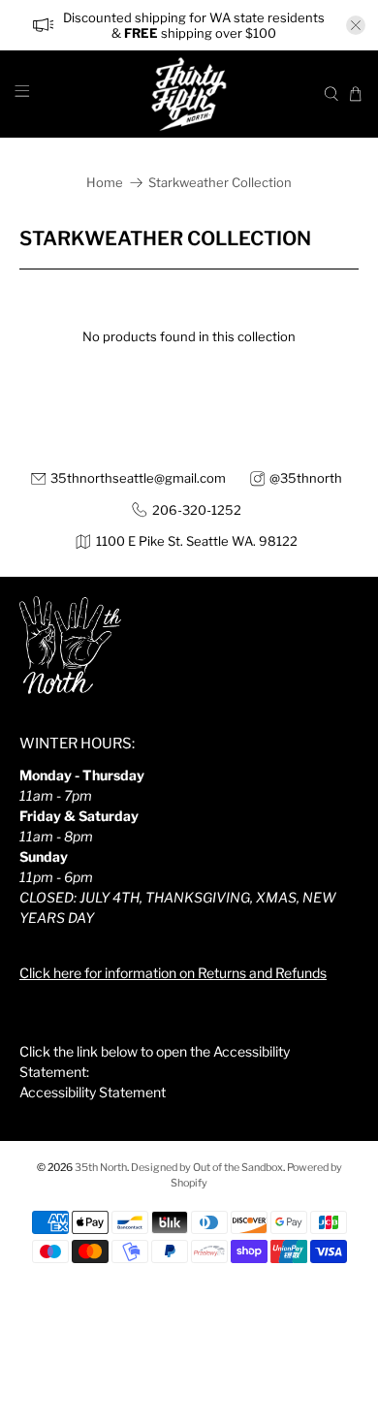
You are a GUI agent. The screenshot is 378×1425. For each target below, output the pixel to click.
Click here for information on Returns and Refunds (173, 973)
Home (104, 182)
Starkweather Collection (220, 182)
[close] (355, 25)
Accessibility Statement (92, 1092)
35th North (101, 1167)
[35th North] (189, 94)
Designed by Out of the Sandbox (207, 1167)
